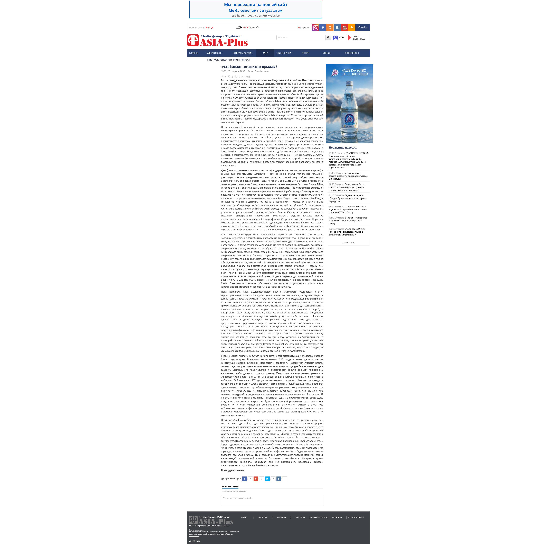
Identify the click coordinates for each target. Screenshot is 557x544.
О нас (244, 517)
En (306, 27)
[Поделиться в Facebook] (244, 478)
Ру (299, 27)
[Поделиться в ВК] (278, 478)
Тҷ (302, 27)
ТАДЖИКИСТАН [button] (213, 53)
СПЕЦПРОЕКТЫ (351, 53)
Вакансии (337, 517)
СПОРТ (305, 53)
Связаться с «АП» (318, 517)
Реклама (281, 517)
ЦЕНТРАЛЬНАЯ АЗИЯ (242, 53)
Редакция (263, 517)
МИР (265, 53)
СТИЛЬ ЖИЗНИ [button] (284, 53)
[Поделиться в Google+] (256, 478)
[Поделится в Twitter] (267, 478)
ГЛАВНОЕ (193, 53)
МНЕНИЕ (326, 53)
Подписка (300, 517)
